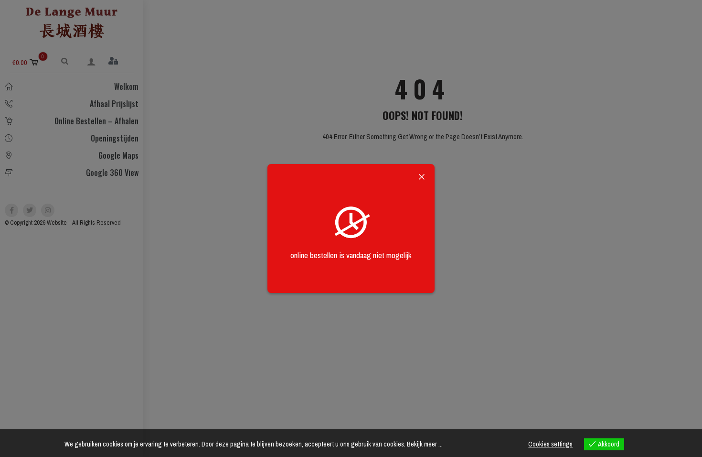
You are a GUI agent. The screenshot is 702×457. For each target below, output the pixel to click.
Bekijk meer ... (425, 444)
